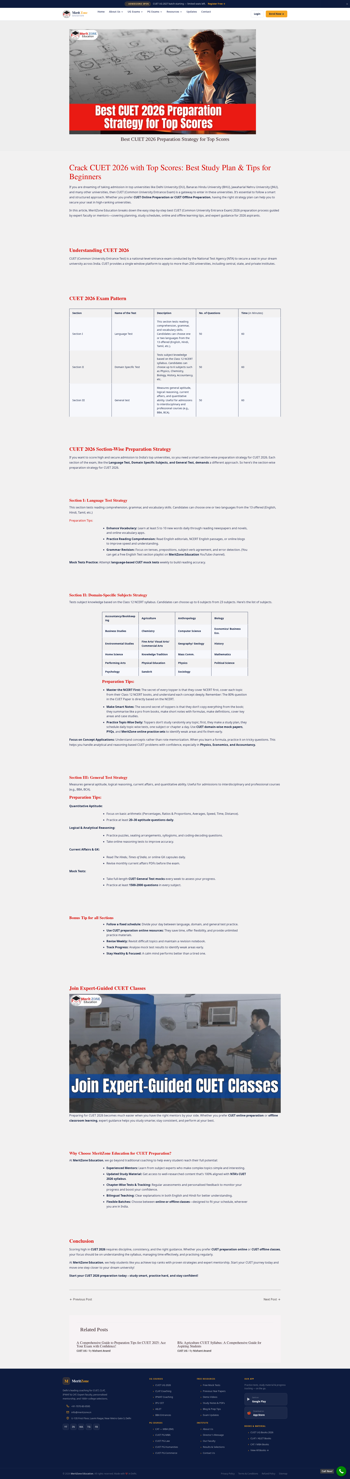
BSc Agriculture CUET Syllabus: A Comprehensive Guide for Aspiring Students (219, 1344)
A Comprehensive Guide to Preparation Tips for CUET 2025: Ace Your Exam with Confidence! (121, 1344)
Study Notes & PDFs (214, 1403)
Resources (173, 11)
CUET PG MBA (162, 1434)
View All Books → (259, 1450)
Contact (206, 11)
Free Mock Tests (211, 1385)
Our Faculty (209, 1441)
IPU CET (159, 1403)
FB (96, 1426)
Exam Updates (211, 1415)
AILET (158, 1409)
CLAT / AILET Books (260, 1438)
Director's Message (213, 1434)
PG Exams (153, 11)
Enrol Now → (276, 14)
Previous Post (81, 1299)
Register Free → (216, 3)
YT (65, 1426)
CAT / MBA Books (259, 1444)
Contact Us (209, 1453)
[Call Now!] (341, 1471)
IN (73, 1426)
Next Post (272, 1299)
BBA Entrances (163, 1415)
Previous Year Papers (214, 1391)
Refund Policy (268, 1473)
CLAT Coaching (163, 1391)
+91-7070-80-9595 (80, 1406)
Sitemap (283, 1473)
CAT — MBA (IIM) (164, 1429)
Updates (191, 11)
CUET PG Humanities (166, 1447)
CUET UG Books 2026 (261, 1432)
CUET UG (82, 1350)
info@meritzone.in (81, 1412)
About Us (114, 11)
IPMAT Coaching (164, 1397)
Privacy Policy (228, 1473)
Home (101, 11)
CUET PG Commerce (166, 1453)
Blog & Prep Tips (212, 1409)
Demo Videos (210, 1397)
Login (257, 14)
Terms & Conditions (248, 1473)
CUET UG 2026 (163, 1385)
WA (81, 1426)
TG (88, 1426)
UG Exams (134, 11)
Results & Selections (214, 1447)
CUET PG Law (162, 1441)
